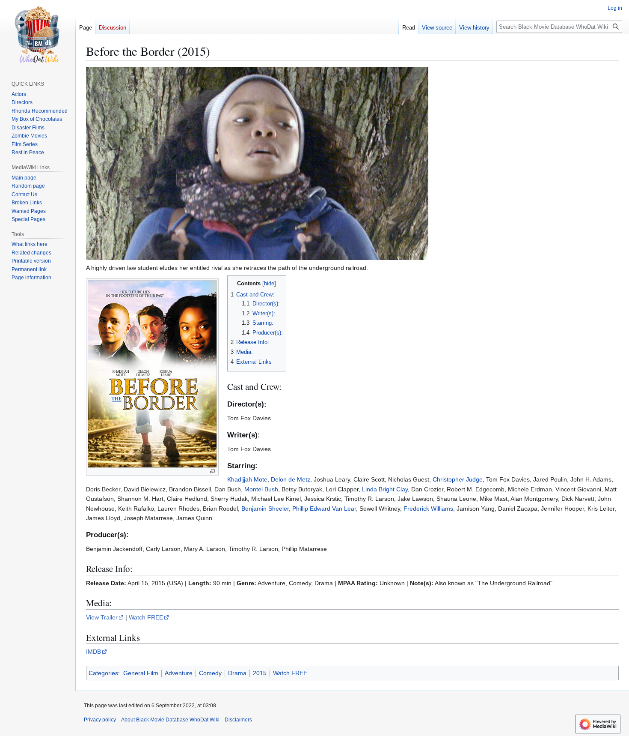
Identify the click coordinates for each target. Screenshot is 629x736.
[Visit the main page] (37, 34)
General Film (140, 673)
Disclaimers (238, 720)
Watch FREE (146, 617)
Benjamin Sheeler (265, 508)
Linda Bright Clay (385, 489)
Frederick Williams (428, 508)
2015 (260, 673)
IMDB (93, 651)
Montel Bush (261, 489)
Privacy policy (100, 720)
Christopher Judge (458, 479)
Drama (237, 673)
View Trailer (102, 617)
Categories (103, 673)
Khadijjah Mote (247, 479)
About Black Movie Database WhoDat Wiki (170, 720)
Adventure (179, 673)
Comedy (210, 673)
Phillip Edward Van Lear (324, 508)
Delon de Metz (290, 479)
